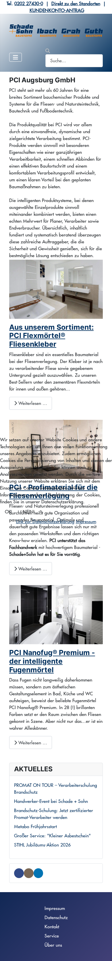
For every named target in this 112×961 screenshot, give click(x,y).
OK (8, 511)
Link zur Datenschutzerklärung (45, 521)
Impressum (86, 521)
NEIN (28, 511)
